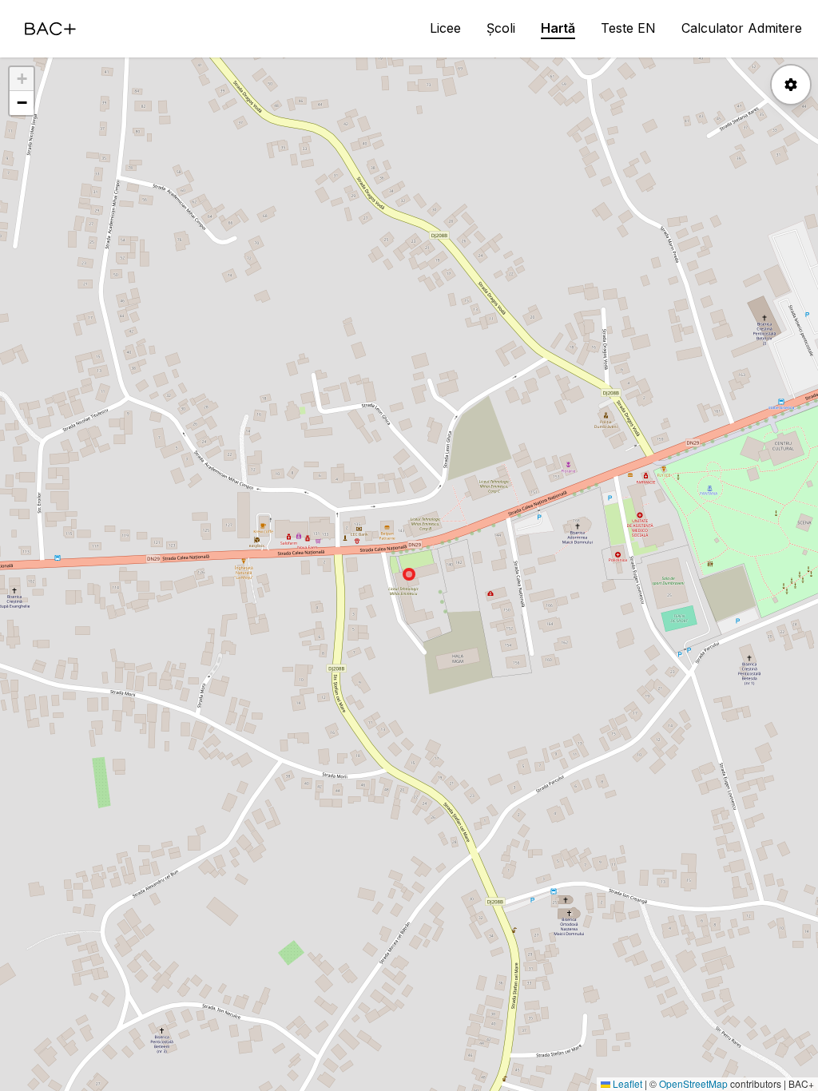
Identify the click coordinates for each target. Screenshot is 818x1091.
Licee (445, 28)
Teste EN (628, 28)
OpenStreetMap (693, 1083)
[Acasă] (50, 29)
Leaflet (626, 1083)
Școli (500, 28)
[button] (22, 79)
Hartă (558, 28)
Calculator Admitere (741, 28)
